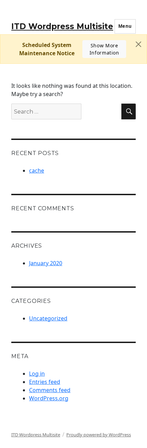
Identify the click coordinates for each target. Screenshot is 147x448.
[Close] (138, 44)
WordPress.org (48, 398)
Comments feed (49, 390)
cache (36, 170)
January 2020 (45, 263)
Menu (125, 26)
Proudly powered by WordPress (98, 435)
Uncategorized (48, 318)
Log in (37, 373)
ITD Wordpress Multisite (62, 26)
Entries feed (44, 382)
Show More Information (104, 49)
